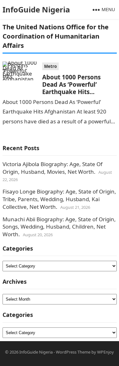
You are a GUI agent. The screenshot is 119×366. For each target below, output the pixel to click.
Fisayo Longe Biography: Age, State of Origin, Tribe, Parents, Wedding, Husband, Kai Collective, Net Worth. (59, 199)
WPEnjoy (105, 352)
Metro (50, 66)
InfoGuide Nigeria (36, 9)
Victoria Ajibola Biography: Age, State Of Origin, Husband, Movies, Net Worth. (52, 167)
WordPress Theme (73, 352)
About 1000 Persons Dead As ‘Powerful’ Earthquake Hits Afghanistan (71, 88)
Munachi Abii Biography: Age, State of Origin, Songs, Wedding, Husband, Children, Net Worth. (59, 227)
